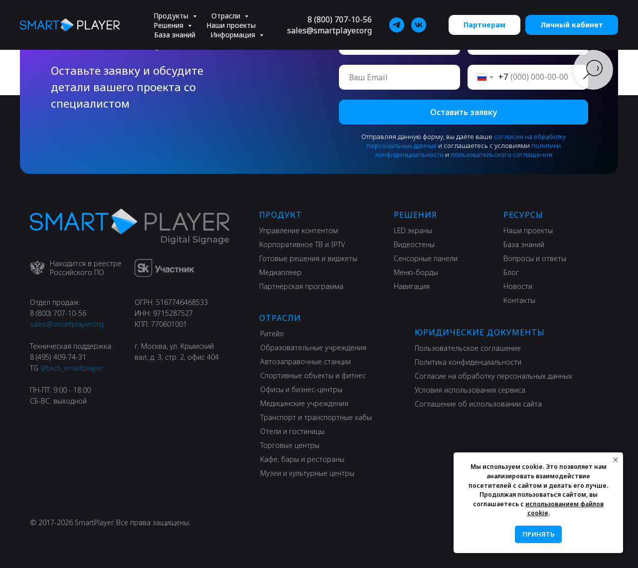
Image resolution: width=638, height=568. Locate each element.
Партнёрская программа (301, 286)
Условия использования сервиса (470, 390)
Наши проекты (231, 25)
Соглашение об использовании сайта (478, 404)
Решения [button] (169, 25)
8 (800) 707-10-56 (340, 19)
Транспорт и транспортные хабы (316, 417)
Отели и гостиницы (292, 431)
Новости (517, 286)
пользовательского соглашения (501, 154)
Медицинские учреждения (304, 403)
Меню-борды (416, 272)
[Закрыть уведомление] (616, 460)
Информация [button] (233, 34)
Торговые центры (289, 445)
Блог (511, 272)
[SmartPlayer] (396, 24)
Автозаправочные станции (305, 361)
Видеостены (414, 244)
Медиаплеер (280, 272)
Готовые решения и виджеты (308, 258)
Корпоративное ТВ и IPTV (302, 244)
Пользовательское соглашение (468, 348)
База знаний (174, 34)
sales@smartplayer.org (329, 30)
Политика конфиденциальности (468, 362)
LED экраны (413, 230)
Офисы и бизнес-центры (301, 389)
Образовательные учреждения (313, 347)
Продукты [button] (172, 15)
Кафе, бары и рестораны (302, 459)
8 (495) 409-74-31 (58, 357)
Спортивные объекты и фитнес (313, 375)
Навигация (412, 286)
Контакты (519, 300)
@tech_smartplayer (71, 368)
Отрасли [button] (226, 15)
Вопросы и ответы (534, 258)
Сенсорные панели (426, 258)
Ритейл (272, 333)
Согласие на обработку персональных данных (493, 376)
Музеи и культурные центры (307, 473)
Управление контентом (298, 230)
